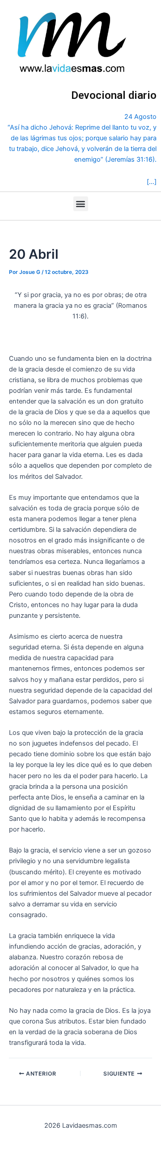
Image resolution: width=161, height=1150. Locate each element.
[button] (80, 203)
